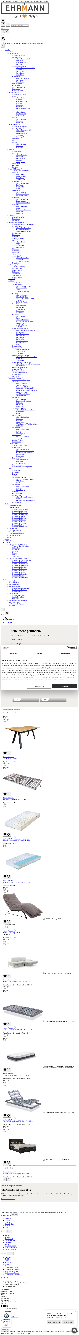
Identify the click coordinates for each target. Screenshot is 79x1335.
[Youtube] (4, 1306)
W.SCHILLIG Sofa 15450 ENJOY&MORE (16, 981)
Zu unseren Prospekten (8, 1199)
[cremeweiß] (10, 1168)
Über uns (7, 1225)
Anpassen (38, 686)
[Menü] (3, 21)
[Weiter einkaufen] (7, 613)
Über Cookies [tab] (65, 653)
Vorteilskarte (8, 1242)
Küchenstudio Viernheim (12, 1274)
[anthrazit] (5, 1168)
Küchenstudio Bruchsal (12, 1267)
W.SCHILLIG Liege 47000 (11, 933)
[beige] (8, 1168)
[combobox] (20, 26)
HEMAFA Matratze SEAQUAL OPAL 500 (16, 882)
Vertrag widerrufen (10, 1249)
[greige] (8, 927)
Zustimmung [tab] (13, 653)
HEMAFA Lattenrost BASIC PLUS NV (15, 799)
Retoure (7, 1244)
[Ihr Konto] (3, 39)
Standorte (7, 1222)
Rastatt (7, 1264)
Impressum (8, 1312)
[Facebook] (2, 1306)
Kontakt (7, 1237)
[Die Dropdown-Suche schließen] (8, 25)
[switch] (6, 1325)
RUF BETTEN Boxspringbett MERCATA (16, 1173)
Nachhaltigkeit (9, 1224)
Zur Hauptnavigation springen (38, 1)
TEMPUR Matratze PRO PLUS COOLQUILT (17, 1075)
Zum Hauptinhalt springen (9, 1)
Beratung (7, 1235)
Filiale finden (5, 1329)
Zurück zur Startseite (17, 639)
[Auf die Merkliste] (7, 753)
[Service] (2, 28)
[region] (39, 945)
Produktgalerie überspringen (11, 709)
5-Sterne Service (10, 1240)
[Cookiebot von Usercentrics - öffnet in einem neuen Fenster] (68, 647)
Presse (6, 1227)
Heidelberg (8, 1259)
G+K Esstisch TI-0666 (10, 758)
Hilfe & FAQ (9, 1239)
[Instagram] (6, 1306)
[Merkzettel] (2, 36)
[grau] (12, 1168)
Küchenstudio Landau (11, 1271)
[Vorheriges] (3, 45)
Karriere (7, 1220)
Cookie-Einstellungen (11, 1317)
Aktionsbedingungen (11, 1247)
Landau (7, 1261)
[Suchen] (3, 25)
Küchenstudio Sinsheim (12, 1273)
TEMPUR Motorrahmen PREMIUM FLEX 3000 (18, 1121)
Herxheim (8, 1262)
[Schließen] (1, 1320)
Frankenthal (8, 1257)
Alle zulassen (64, 686)
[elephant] (5, 927)
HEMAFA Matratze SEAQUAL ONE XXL (16, 840)
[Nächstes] (3, 609)
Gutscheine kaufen (10, 1246)
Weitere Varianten (8, 757)
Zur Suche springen (23, 1)
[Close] (1, 1328)
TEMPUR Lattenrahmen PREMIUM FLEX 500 (17, 1030)
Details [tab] (39, 653)
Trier (6, 1266)
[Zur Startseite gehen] (25, 18)
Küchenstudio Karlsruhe (12, 1269)
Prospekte (8, 1218)
